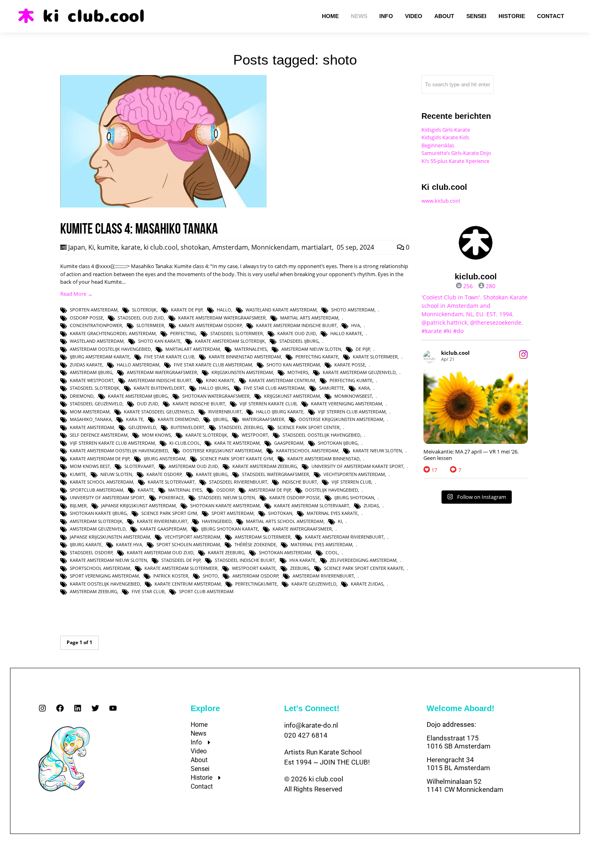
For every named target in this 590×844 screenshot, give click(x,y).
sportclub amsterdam (96, 490)
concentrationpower (96, 325)
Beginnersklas (437, 145)
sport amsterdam (233, 513)
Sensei (200, 769)
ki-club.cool (184, 443)
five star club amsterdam (274, 388)
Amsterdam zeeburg (93, 591)
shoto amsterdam (352, 310)
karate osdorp (164, 474)
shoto (210, 576)
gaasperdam (288, 443)
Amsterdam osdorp (255, 576)
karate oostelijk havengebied (105, 584)
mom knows (156, 435)
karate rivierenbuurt (162, 521)
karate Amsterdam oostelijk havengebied (119, 450)
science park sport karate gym (236, 459)
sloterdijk (144, 310)
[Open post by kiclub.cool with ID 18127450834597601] (475, 406)
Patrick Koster (170, 576)
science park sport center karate (363, 568)
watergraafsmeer (263, 419)
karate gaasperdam (163, 529)
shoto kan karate (159, 341)
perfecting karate (316, 357)
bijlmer (78, 505)
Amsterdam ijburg (91, 372)
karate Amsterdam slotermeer (181, 568)
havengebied (217, 521)
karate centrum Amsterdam (188, 584)
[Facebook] (60, 708)
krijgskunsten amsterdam (242, 372)
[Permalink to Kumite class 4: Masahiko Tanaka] (163, 205)
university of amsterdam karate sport (357, 466)
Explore (205, 708)
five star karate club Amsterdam (213, 365)
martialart (316, 247)
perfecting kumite (351, 380)
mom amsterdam (90, 412)
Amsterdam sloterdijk (96, 521)
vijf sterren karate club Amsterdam (112, 443)
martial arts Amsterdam (309, 318)
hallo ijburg (214, 388)
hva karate (302, 560)
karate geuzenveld (313, 584)
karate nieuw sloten (377, 450)
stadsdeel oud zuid (141, 318)
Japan (76, 247)
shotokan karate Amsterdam (225, 505)
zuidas (371, 505)
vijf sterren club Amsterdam (352, 412)
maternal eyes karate (332, 513)
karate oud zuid (296, 333)
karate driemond (178, 419)
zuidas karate (86, 365)
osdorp (225, 490)
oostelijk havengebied (331, 490)
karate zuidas (367, 584)
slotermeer (150, 325)
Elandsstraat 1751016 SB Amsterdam (458, 742)
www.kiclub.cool (440, 200)
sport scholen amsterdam (188, 544)
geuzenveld (142, 427)
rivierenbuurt (225, 412)
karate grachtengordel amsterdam (113, 333)
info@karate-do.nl (311, 725)
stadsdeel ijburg (299, 341)
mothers (297, 372)
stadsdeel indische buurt (245, 560)
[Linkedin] (77, 708)
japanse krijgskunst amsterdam (138, 505)
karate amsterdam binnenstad (323, 459)
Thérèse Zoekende (255, 544)
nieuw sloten (116, 474)
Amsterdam (230, 247)
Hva (355, 325)
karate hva (129, 544)
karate (130, 247)
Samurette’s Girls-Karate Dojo (456, 153)
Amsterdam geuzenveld (98, 529)
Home (199, 724)
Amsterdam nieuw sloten (311, 349)
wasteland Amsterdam (97, 341)
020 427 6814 (306, 735)
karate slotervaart (171, 482)
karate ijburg (212, 474)
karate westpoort (92, 380)
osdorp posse (86, 318)
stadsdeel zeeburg (241, 427)
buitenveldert (187, 427)
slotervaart (139, 466)
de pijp (363, 349)
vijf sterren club (351, 482)
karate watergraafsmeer (302, 529)
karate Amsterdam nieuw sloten (108, 560)
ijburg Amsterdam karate (100, 357)
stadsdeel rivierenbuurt (238, 482)
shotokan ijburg (338, 443)
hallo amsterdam (138, 365)
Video (199, 751)
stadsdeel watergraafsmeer (275, 474)
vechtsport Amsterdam (192, 537)
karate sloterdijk (206, 435)
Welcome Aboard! (460, 708)
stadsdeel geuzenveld (96, 404)
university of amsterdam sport (107, 497)
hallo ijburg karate (279, 412)
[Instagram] (42, 708)
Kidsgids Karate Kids (445, 137)
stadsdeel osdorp (91, 552)
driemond (82, 396)
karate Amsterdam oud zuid (160, 552)
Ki (91, 247)
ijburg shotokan (354, 497)
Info (196, 742)
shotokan (195, 247)
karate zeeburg (226, 552)
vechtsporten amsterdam (354, 474)
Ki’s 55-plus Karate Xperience (455, 161)
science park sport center (308, 427)
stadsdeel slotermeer (236, 333)
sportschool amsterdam (100, 568)
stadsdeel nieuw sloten (226, 497)
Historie (201, 777)
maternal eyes (185, 490)
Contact (202, 786)
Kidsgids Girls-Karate (445, 129)
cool (332, 552)
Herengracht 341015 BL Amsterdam (458, 764)
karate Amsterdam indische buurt (296, 325)
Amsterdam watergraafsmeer (162, 372)
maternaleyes (250, 349)
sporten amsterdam (94, 310)
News (198, 733)
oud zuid (147, 404)
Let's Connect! (312, 708)
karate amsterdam (92, 427)
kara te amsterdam (237, 443)
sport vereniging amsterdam (104, 576)
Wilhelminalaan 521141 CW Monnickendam (465, 785)
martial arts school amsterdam (284, 521)
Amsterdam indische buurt (159, 380)
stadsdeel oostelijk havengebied (321, 435)
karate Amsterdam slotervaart (311, 505)
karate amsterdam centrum (282, 380)
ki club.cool (160, 247)
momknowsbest (353, 396)
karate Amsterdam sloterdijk (230, 341)
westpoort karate (254, 568)
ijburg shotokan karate (229, 529)
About (199, 760)
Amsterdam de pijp (269, 490)
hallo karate (346, 333)
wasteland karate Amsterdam (281, 310)
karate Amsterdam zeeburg (264, 466)
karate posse (349, 365)
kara (364, 388)
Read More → (76, 293)
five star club (148, 591)
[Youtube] (113, 708)
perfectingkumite (256, 584)
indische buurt (299, 482)
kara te (134, 419)
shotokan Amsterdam (285, 552)
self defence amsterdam (99, 435)
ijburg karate (86, 544)
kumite (107, 247)
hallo (224, 310)
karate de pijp (187, 310)
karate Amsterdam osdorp (210, 325)
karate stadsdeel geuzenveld (159, 412)
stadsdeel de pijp (181, 560)
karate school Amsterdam (101, 482)
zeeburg (299, 568)
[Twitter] (95, 708)
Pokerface (171, 497)
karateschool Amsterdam (307, 450)
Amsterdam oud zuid (193, 466)
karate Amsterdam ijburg (138, 396)
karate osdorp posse (294, 497)
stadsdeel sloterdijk (94, 388)
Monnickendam (274, 247)
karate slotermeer (375, 357)
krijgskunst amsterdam (292, 396)
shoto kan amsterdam (293, 365)
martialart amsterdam (192, 349)
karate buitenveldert (159, 388)
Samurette (331, 388)
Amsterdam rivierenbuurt (323, 576)
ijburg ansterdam (164, 459)
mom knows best (90, 466)
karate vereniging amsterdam (346, 404)
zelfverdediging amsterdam (363, 560)
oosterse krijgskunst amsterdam (222, 450)
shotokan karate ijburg (98, 513)
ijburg (220, 419)
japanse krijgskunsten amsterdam (110, 537)
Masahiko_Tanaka (91, 419)
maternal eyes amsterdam (321, 544)
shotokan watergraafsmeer (216, 396)
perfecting (183, 333)
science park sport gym (169, 513)
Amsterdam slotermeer (263, 537)
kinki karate (220, 380)
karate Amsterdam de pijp (100, 459)
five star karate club (169, 357)
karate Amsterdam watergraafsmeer (222, 318)
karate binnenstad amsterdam (245, 357)
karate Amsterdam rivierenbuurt (344, 537)
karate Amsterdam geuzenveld (359, 372)
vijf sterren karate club (268, 404)
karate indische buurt (199, 404)
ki (340, 521)
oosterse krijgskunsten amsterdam (341, 419)
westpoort (255, 435)
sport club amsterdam (206, 591)
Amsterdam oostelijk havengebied (110, 349)
